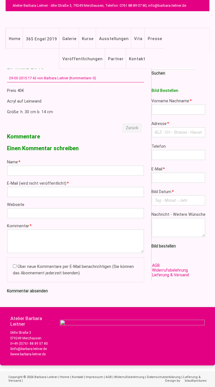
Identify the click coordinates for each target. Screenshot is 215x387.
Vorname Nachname (171, 101)
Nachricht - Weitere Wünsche (178, 214)
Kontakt (137, 59)
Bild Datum (162, 191)
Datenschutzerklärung (164, 377)
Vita (138, 38)
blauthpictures (196, 381)
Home (15, 38)
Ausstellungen (114, 38)
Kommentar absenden (27, 291)
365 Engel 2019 (41, 39)
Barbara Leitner (46, 377)
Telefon (158, 146)
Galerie (69, 38)
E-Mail (158, 169)
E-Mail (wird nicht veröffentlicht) (38, 183)
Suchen (158, 73)
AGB (156, 265)
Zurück (132, 128)
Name (13, 162)
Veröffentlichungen (82, 59)
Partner (116, 59)
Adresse (160, 123)
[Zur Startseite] (116, 19)
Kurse (88, 38)
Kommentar (19, 226)
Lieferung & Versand (170, 275)
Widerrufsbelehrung (170, 270)
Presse (155, 38)
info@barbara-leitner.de (29, 349)
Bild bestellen (163, 246)
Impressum (94, 377)
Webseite (15, 204)
